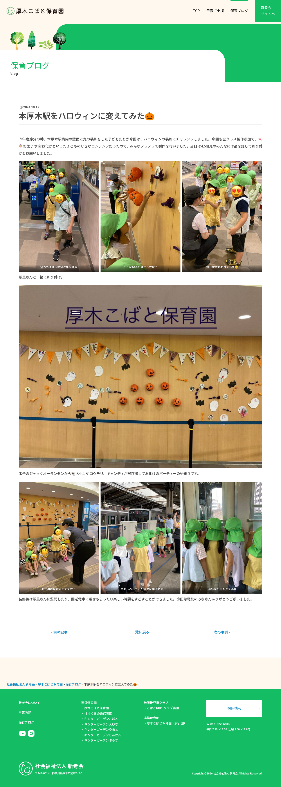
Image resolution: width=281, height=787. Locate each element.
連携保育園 (151, 718)
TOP (196, 11)
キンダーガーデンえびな (101, 724)
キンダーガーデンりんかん (102, 735)
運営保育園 (89, 703)
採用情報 (234, 708)
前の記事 (60, 632)
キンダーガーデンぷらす (101, 740)
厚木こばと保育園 (96, 708)
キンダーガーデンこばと (101, 719)
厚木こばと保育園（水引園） (167, 723)
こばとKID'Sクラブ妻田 (163, 708)
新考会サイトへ (268, 11)
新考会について (29, 703)
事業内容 (25, 712)
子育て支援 (215, 11)
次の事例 (221, 632)
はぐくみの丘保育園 (98, 713)
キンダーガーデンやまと (101, 729)
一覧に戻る (140, 632)
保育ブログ (239, 11)
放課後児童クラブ (156, 703)
